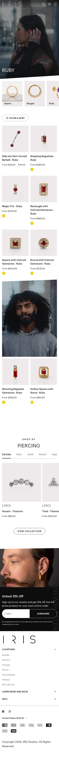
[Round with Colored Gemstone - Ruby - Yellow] (32, 273)
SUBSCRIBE (43, 613)
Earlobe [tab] (6, 454)
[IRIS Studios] (13, 4)
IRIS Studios (30, 741)
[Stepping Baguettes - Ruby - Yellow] (32, 169)
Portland (6, 679)
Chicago (6, 665)
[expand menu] (55, 4)
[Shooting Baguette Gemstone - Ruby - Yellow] (3, 402)
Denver (5, 670)
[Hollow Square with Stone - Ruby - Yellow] (32, 402)
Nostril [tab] (43, 454)
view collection (29, 531)
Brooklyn (6, 660)
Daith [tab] (30, 454)
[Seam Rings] (12, 91)
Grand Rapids (8, 675)
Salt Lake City (8, 684)
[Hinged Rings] (34, 91)
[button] (49, 4)
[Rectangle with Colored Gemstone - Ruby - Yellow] (32, 223)
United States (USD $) (13, 718)
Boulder (5, 655)
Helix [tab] (19, 454)
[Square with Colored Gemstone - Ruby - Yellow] (3, 273)
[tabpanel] (29, 498)
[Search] (43, 4)
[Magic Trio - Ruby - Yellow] (3, 215)
